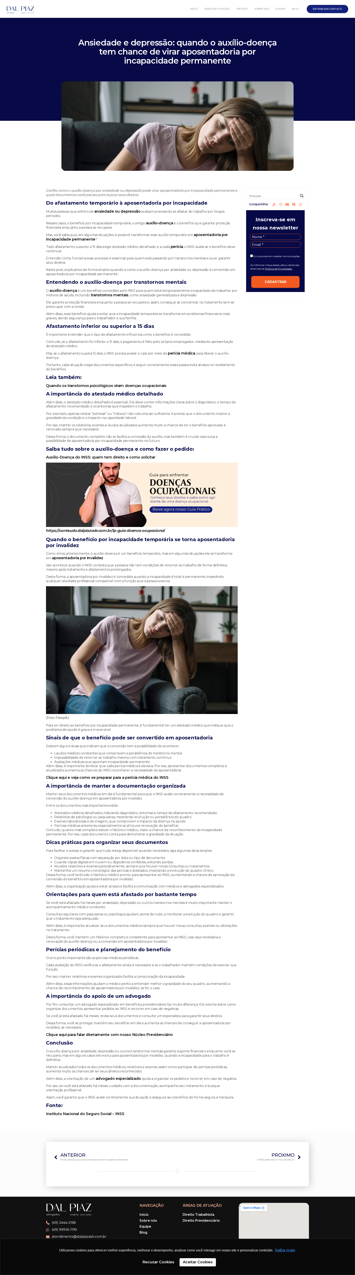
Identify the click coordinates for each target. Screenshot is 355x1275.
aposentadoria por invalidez (77, 558)
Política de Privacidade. (279, 268)
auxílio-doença (159, 223)
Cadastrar (275, 282)
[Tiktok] (274, 204)
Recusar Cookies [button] (158, 1262)
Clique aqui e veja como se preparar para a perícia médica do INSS (107, 777)
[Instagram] (280, 204)
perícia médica (181, 353)
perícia (177, 246)
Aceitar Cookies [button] (198, 1262)
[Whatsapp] (300, 204)
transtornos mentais (109, 295)
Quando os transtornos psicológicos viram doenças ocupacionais (106, 385)
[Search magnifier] (302, 196)
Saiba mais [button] (285, 1250)
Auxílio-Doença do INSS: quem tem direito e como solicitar (100, 457)
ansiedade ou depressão (117, 211)
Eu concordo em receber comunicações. (276, 256)
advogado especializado (118, 1078)
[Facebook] (293, 204)
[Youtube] (287, 204)
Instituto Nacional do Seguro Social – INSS (85, 1114)
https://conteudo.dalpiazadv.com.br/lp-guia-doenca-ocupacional (105, 530)
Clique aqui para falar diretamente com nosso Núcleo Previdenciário (109, 1034)
